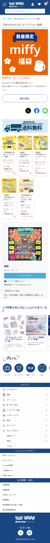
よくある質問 (8, 465)
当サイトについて (9, 455)
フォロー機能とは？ (15, 281)
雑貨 (8, 395)
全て (4, 19)
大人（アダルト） (13, 431)
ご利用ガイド (8, 470)
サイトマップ (8, 460)
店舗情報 (6, 490)
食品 (8, 420)
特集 (9, 19)
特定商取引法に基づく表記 (13, 505)
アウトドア (11, 425)
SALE (9, 441)
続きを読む (25, 98)
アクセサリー (12, 390)
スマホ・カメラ (12, 415)
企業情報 (6, 485)
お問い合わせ (8, 475)
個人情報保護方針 (9, 510)
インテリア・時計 (13, 410)
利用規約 (6, 500)
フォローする (25, 275)
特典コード (11, 436)
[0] (45, 4)
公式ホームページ (9, 495)
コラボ (9, 446)
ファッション (12, 400)
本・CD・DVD (12, 405)
